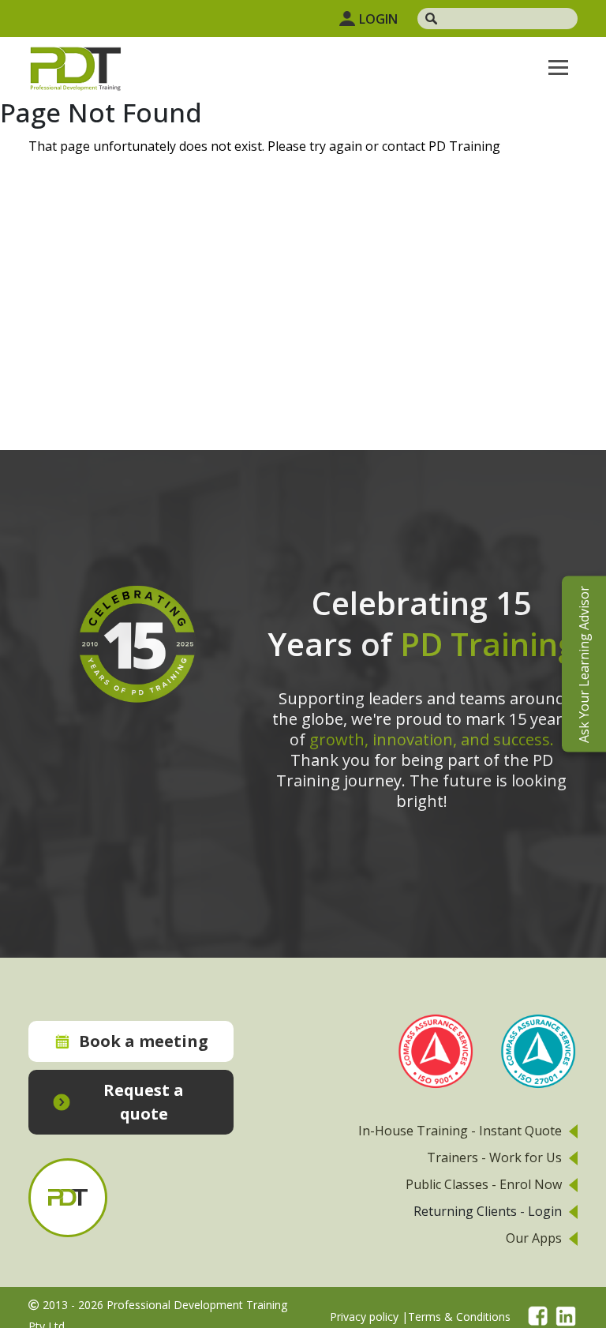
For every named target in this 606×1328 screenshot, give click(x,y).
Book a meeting (143, 1041)
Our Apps (534, 1238)
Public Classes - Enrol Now (484, 1184)
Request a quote (143, 1101)
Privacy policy (364, 1316)
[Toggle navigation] (558, 67)
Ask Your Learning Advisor (584, 664)
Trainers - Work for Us (494, 1157)
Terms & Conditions (459, 1316)
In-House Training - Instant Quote (460, 1130)
